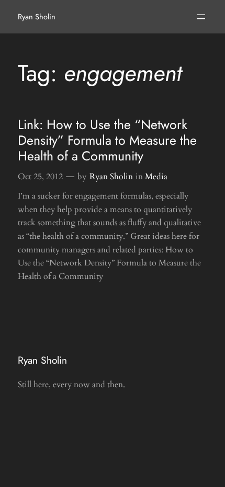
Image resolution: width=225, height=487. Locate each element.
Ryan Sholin (36, 16)
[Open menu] (201, 16)
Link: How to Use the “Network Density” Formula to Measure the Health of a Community (107, 140)
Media (156, 176)
